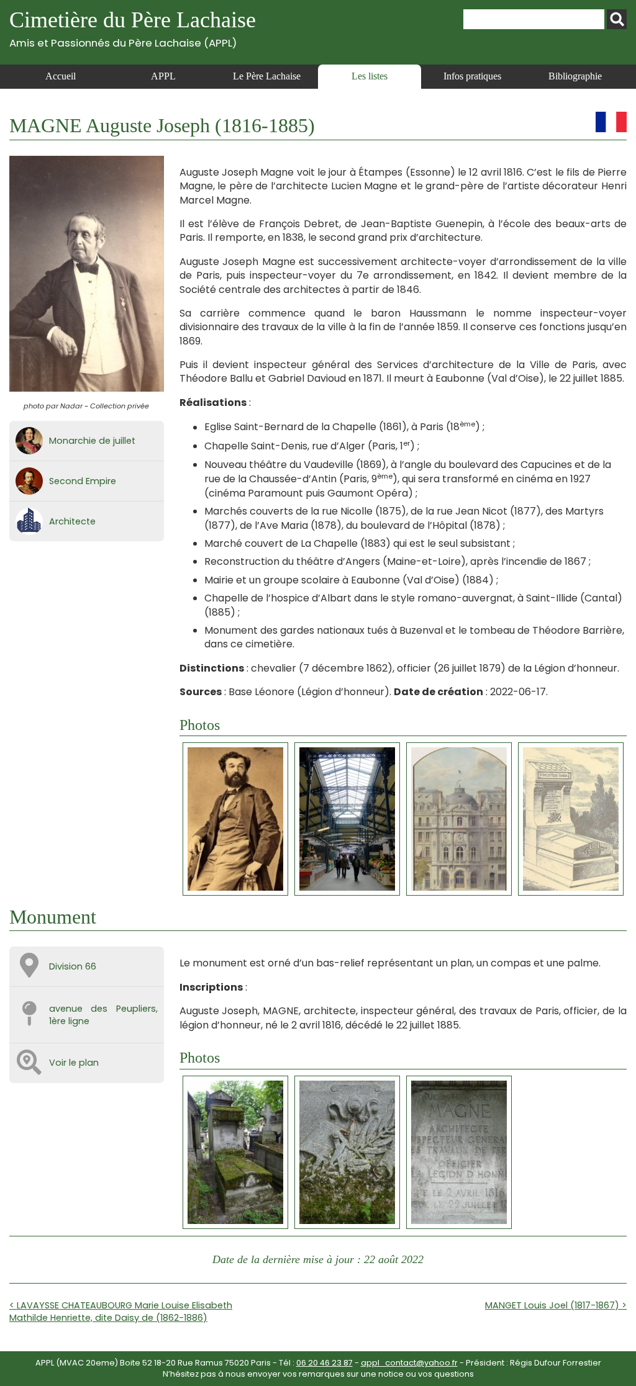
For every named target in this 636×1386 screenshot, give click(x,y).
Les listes (370, 76)
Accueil (60, 76)
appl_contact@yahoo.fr (409, 1362)
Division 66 (72, 966)
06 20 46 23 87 (324, 1362)
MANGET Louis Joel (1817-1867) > (556, 1305)
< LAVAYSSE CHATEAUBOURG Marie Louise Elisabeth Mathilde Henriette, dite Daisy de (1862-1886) (120, 1311)
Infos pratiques (472, 76)
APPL (163, 76)
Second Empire (82, 481)
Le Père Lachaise (267, 76)
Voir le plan (74, 1062)
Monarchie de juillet (92, 440)
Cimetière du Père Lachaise (132, 28)
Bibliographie (575, 76)
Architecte (72, 521)
